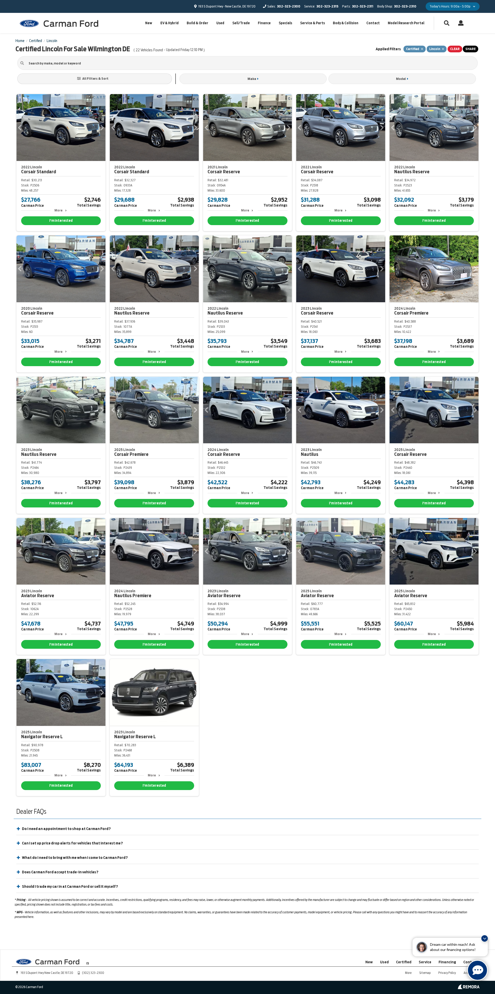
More (58, 210)
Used (220, 23)
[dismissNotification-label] (484, 938)
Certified (403, 962)
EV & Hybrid (169, 23)
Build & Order (197, 23)
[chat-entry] (477, 970)
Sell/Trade (241, 23)
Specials (285, 23)
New (148, 23)
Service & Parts (312, 23)
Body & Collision (345, 23)
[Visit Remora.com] (469, 988)
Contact (373, 23)
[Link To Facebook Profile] (88, 961)
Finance (264, 23)
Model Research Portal (406, 23)
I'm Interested (61, 221)
